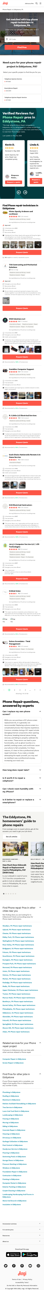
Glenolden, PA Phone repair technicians (18, 1017)
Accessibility (21, 1282)
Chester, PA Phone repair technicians (17, 933)
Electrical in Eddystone (11, 1100)
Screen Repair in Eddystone (13, 1063)
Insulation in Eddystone (12, 1204)
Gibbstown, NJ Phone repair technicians (18, 1013)
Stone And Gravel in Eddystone (14, 1201)
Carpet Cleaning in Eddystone (14, 1191)
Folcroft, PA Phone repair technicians (17, 1020)
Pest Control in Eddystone (13, 1145)
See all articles (11, 837)
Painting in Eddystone (11, 1179)
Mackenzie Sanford (10, 859)
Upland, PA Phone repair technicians (17, 930)
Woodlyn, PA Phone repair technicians (17, 926)
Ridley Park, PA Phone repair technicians (18, 937)
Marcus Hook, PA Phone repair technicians (19, 998)
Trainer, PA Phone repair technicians (16, 994)
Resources (6, 1236)
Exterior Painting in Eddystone (14, 1187)
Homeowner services (10, 1224)
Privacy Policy (27, 1279)
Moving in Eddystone (11, 1122)
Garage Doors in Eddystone (13, 1160)
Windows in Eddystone (11, 1168)
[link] (7, 176)
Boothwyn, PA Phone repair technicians (18, 1001)
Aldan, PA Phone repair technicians (16, 1032)
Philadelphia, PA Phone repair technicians (19, 1009)
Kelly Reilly (35, 859)
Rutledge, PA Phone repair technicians (17, 982)
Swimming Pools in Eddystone (14, 1156)
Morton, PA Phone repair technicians (17, 979)
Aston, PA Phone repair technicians (16, 971)
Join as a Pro (29, 4)
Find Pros (22, 47)
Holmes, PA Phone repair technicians (17, 975)
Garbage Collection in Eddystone (15, 1141)
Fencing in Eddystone (11, 1119)
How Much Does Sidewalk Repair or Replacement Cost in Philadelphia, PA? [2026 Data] (14, 869)
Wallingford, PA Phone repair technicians (18, 941)
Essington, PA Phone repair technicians (18, 960)
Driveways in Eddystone (12, 1138)
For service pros (8, 1230)
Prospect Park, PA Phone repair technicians (19, 964)
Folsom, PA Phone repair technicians (17, 952)
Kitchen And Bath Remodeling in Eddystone (19, 1104)
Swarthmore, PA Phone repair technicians (18, 956)
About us (6, 1242)
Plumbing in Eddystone (11, 1092)
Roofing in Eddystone (11, 1096)
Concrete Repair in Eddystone (14, 1130)
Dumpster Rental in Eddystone (14, 1183)
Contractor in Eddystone (12, 1175)
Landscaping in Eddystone (13, 1115)
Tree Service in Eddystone (12, 1107)
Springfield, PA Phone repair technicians (18, 1024)
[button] (6, 244)
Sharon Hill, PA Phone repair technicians (18, 1028)
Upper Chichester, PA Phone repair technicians (20, 990)
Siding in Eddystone (10, 1126)
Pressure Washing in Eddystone (15, 1164)
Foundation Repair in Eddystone (15, 1172)
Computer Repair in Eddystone (14, 1059)
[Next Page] (40, 690)
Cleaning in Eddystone (11, 1134)
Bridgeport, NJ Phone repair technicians (18, 948)
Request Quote (22, 252)
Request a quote (13, 182)
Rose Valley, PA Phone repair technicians (18, 945)
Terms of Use (16, 1279)
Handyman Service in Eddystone (15, 1149)
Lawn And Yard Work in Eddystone (16, 1111)
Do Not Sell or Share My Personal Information (22, 1285)
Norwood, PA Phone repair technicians (17, 967)
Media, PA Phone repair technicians (16, 986)
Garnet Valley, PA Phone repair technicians (19, 1005)
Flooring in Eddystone (11, 1153)
